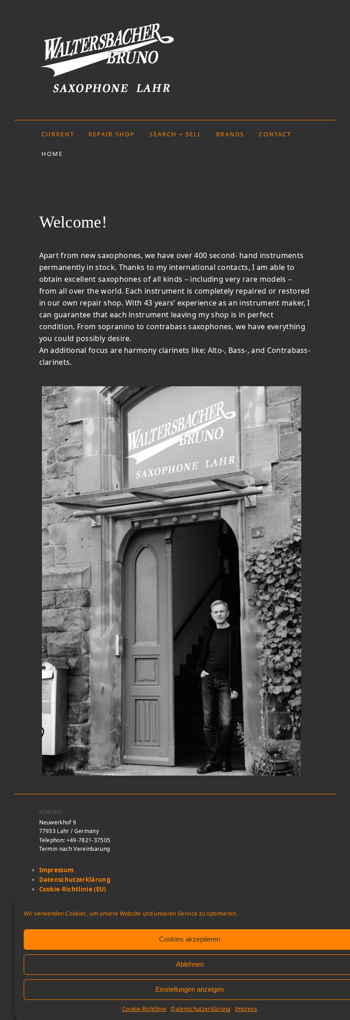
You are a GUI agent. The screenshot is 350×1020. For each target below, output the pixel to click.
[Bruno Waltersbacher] (175, 57)
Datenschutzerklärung (200, 1009)
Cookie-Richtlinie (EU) (72, 889)
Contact (275, 134)
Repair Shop (111, 134)
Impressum (56, 870)
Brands (230, 134)
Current (57, 134)
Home (52, 154)
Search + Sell (175, 134)
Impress (246, 1009)
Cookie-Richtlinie (144, 1009)
